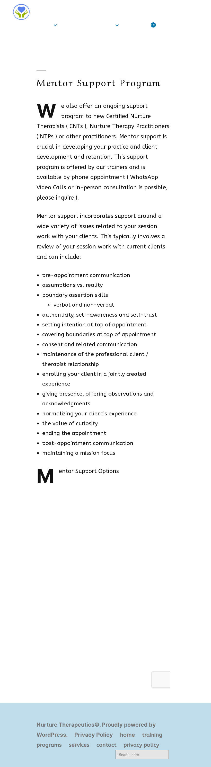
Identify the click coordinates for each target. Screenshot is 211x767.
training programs (87, 25)
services (134, 25)
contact (106, 745)
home (44, 25)
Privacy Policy (93, 734)
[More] (153, 26)
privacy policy (141, 745)
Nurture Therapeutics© (72, 7)
